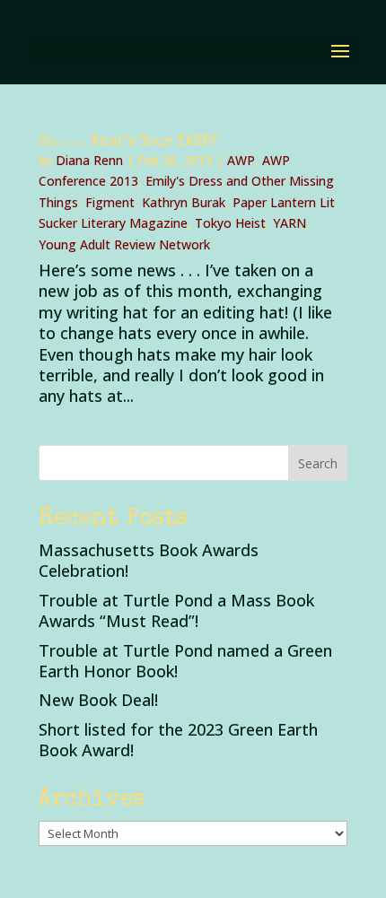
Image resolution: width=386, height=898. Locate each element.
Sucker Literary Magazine (113, 222)
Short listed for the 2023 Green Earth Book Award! (178, 740)
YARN (289, 222)
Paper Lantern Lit (283, 202)
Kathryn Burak (183, 202)
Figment (110, 202)
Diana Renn (89, 160)
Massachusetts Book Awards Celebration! (149, 560)
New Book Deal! (98, 700)
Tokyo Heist (230, 222)
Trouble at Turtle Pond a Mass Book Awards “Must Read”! (176, 610)
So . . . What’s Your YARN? (128, 142)
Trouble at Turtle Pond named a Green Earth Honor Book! (185, 661)
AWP (241, 160)
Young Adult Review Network (124, 244)
